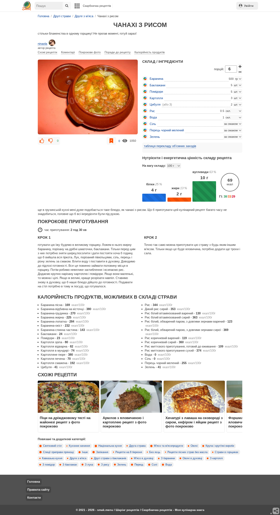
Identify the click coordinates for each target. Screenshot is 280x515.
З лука (89, 464)
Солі (154, 464)
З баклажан (70, 464)
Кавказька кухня (52, 458)
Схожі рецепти (47, 52)
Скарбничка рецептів (97, 5)
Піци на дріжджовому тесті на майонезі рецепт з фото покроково (65, 422)
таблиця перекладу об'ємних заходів (170, 146)
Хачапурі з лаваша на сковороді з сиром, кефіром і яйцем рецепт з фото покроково (194, 422)
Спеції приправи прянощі (58, 452)
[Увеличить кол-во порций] (240, 66)
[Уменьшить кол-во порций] (240, 72)
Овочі (194, 445)
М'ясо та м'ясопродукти (168, 445)
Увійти (249, 5)
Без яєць (154, 452)
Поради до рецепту (118, 52)
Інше (85, 452)
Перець (138, 464)
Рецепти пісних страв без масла (187, 452)
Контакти (34, 497)
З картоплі (216, 458)
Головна (33, 481)
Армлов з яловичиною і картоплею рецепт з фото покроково (124, 422)
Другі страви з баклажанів (110, 458)
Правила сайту (38, 489)
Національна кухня (110, 445)
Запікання (102, 452)
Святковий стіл (52, 445)
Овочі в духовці (192, 458)
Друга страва (137, 445)
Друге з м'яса (78, 458)
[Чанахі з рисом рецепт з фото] (88, 97)
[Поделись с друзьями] (276, 511)
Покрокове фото (90, 52)
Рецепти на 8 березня (128, 452)
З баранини (168, 458)
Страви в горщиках (226, 452)
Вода (168, 464)
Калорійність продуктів (149, 52)
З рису (105, 464)
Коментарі (68, 52)
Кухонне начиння (79, 445)
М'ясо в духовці (143, 458)
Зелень (121, 464)
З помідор (48, 464)
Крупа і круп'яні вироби (220, 445)
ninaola (42, 43)
